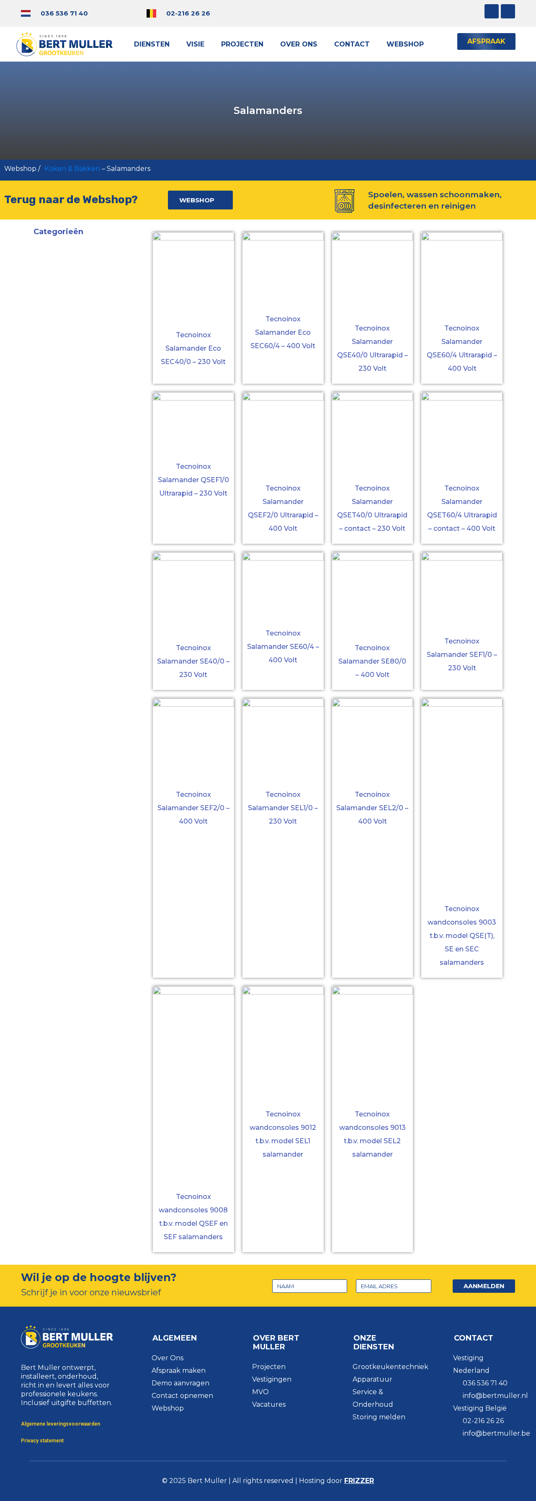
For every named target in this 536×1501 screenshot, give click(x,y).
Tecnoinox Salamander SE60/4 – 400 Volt (283, 646)
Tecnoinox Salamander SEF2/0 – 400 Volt (193, 808)
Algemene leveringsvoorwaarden (60, 1424)
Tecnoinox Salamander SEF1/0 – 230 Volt (462, 654)
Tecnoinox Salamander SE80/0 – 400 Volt (372, 661)
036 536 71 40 (64, 13)
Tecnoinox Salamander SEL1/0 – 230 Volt (283, 808)
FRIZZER (359, 1481)
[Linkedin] (508, 11)
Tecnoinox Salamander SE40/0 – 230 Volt (193, 661)
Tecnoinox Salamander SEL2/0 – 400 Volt (372, 808)
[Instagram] (491, 11)
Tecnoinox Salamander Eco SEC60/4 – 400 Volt (282, 332)
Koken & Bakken (72, 169)
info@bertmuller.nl (495, 1396)
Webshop (405, 44)
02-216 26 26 (188, 13)
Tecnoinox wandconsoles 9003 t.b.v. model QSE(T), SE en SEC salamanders (462, 935)
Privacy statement (42, 1441)
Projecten (242, 44)
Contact (352, 44)
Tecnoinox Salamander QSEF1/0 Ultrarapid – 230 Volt (193, 479)
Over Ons (298, 44)
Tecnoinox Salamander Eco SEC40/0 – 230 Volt (193, 348)
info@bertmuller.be (496, 1433)
